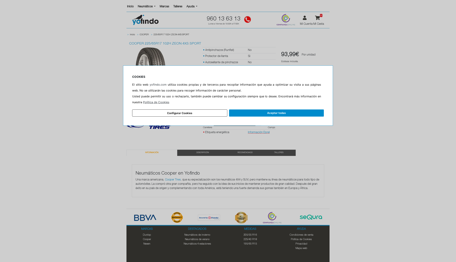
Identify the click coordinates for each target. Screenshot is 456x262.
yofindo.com (158, 84)
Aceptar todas (276, 113)
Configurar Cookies (179, 113)
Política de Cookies (156, 102)
